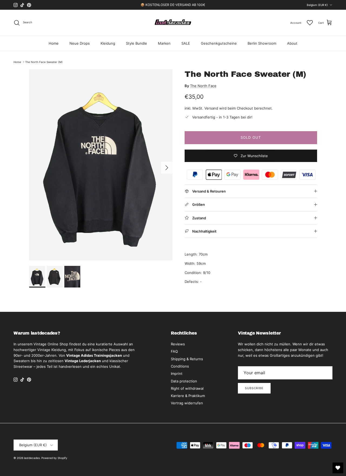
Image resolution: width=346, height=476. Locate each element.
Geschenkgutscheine (219, 43)
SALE (185, 43)
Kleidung (108, 43)
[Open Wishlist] (337, 467)
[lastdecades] (173, 22)
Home (54, 43)
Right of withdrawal (187, 388)
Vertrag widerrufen (187, 403)
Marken (164, 43)
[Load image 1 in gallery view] (101, 164)
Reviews (178, 344)
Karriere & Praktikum (188, 396)
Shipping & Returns (187, 359)
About (292, 43)
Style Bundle (136, 43)
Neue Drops (79, 43)
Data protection (184, 381)
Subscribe (254, 388)
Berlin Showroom (262, 43)
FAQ (174, 351)
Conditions (180, 366)
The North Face (203, 86)
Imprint (176, 373)
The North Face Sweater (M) (44, 62)
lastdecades (32, 458)
